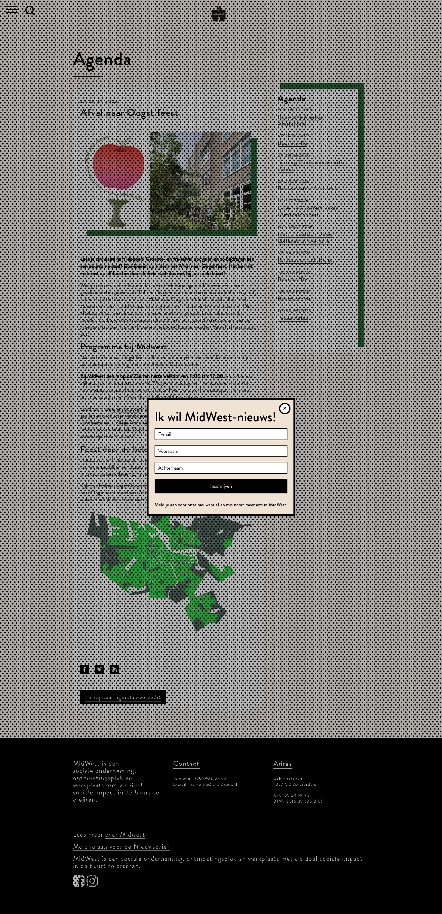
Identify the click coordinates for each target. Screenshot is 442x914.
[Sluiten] (284, 408)
